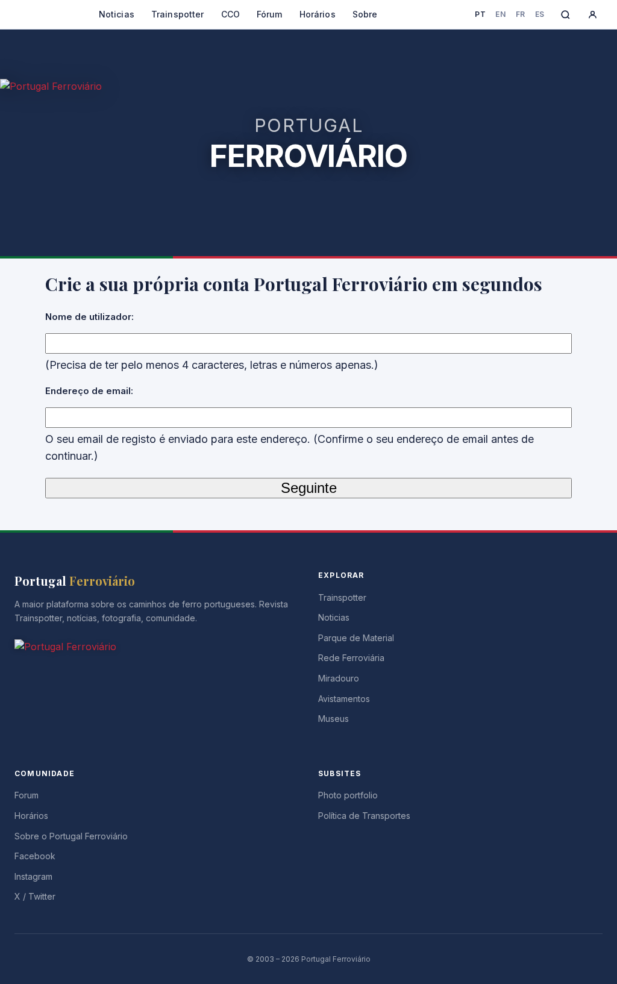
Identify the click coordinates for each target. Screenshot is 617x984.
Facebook (34, 856)
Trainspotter (177, 14)
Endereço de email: (89, 390)
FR (520, 14)
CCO (230, 14)
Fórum (270, 14)
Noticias (116, 14)
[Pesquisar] (565, 15)
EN (500, 14)
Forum (26, 795)
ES (540, 14)
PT (480, 14)
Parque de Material (356, 638)
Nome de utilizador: (89, 316)
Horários (317, 14)
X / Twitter (34, 896)
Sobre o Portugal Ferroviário (71, 836)
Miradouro (338, 678)
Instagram (33, 876)
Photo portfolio (348, 795)
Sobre (365, 14)
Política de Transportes (364, 815)
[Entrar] (593, 15)
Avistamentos (344, 699)
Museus (333, 718)
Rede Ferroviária (351, 658)
